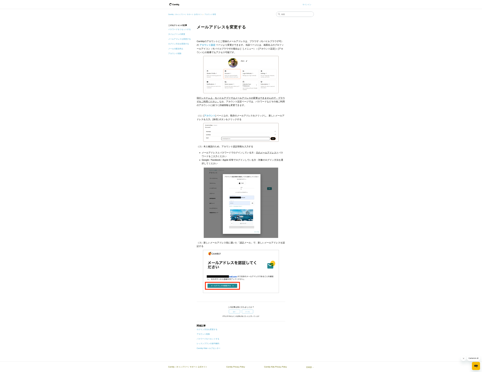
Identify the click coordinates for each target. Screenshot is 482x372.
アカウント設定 (207, 44)
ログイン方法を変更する (178, 43)
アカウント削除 (174, 53)
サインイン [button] (307, 4)
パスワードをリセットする (179, 29)
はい (234, 311)
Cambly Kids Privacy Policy (275, 366)
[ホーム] (174, 4)
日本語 (309, 367)
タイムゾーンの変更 (176, 34)
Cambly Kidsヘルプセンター (208, 348)
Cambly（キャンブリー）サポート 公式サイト (185, 14)
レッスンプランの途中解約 (208, 343)
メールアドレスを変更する (179, 39)
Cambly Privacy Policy (235, 366)
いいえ (247, 311)
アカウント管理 (210, 14)
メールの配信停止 (175, 48)
